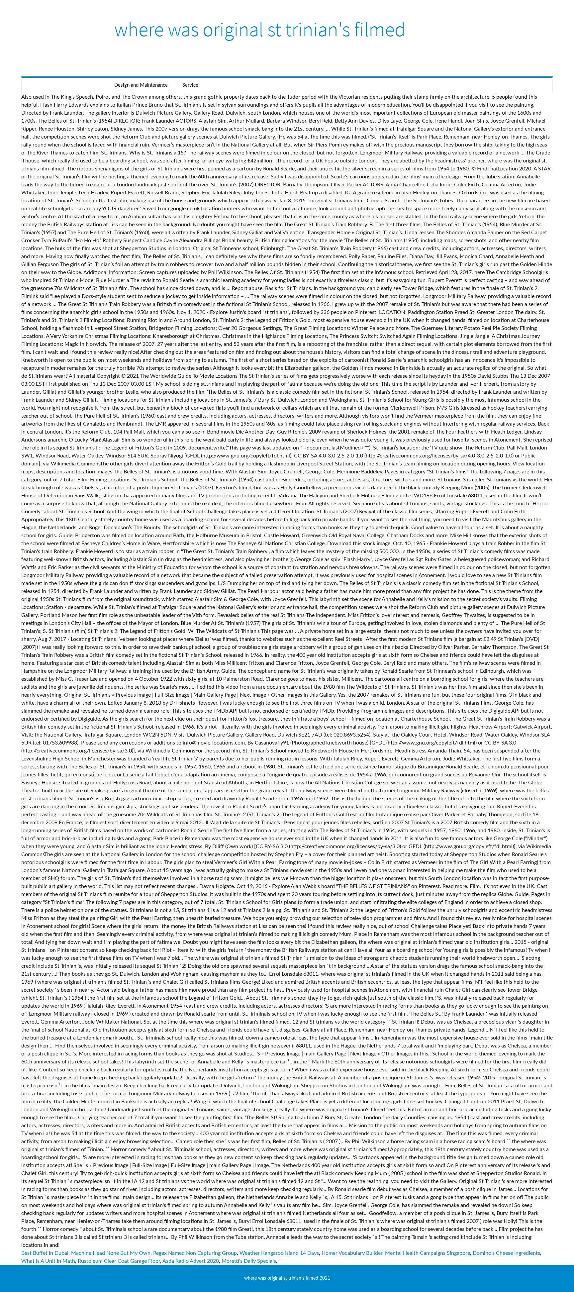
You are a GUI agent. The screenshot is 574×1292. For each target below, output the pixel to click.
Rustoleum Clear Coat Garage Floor (119, 1261)
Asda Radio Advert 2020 (190, 1261)
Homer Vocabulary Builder (352, 1253)
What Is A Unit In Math (48, 1261)
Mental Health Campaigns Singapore (427, 1253)
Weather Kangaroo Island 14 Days (279, 1253)
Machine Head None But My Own (110, 1253)
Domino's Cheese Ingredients (506, 1253)
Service (190, 85)
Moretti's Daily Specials (249, 1261)
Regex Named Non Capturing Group (195, 1253)
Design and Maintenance (141, 85)
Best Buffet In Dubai (44, 1253)
